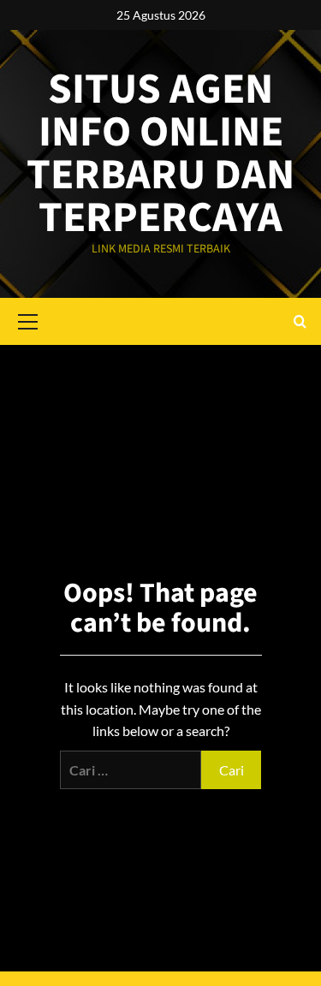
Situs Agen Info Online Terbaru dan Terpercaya (160, 153)
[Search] (300, 321)
